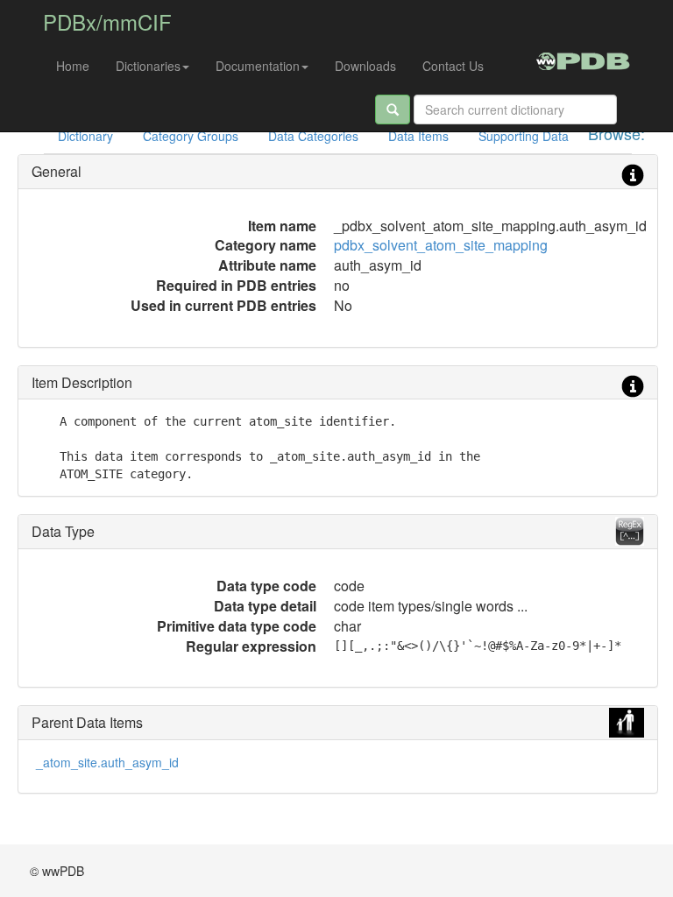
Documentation (258, 65)
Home (72, 65)
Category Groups (190, 136)
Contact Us (453, 65)
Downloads (365, 65)
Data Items (418, 136)
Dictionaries (148, 65)
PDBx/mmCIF (107, 21)
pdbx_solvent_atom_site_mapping (441, 245)
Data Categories (313, 136)
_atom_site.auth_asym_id (107, 762)
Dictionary (85, 136)
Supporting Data (523, 136)
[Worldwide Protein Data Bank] (583, 59)
